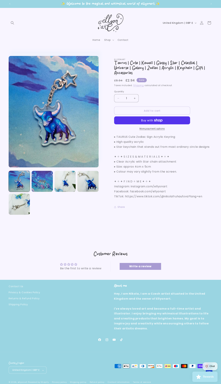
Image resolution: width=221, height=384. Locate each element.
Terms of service (142, 382)
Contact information (118, 382)
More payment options (152, 128)
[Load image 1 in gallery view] (19, 181)
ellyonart (22, 382)
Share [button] (121, 207)
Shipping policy (78, 382)
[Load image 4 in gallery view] (88, 181)
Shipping (138, 85)
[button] (12, 23)
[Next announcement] (211, 4)
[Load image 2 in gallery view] (42, 181)
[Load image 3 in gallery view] (65, 181)
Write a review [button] (140, 266)
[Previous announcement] (10, 4)
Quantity (119, 91)
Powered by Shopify (38, 382)
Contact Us (16, 286)
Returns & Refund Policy (24, 298)
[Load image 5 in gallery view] (19, 204)
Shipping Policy (18, 304)
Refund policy (97, 382)
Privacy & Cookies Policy (24, 292)
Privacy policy (59, 382)
